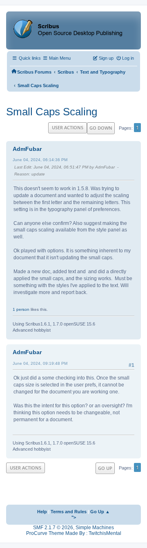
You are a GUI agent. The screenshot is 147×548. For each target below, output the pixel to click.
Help (42, 511)
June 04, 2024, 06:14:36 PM (40, 159)
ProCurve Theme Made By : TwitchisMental (73, 533)
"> (73, 517)
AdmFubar (27, 149)
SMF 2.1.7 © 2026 (53, 527)
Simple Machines (95, 527)
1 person (21, 309)
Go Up (105, 468)
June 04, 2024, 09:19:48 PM (40, 363)
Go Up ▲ (100, 511)
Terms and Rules (69, 511)
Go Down (100, 128)
